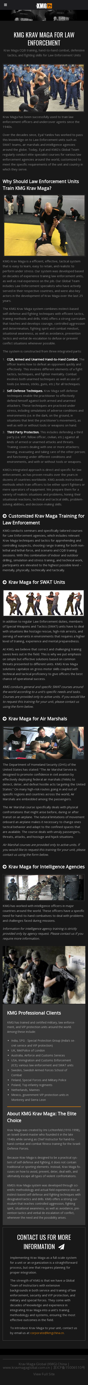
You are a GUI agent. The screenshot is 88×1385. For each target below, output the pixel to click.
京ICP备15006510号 (69, 1367)
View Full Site (44, 1374)
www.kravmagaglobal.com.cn (26, 1367)
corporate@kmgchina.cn (47, 1333)
